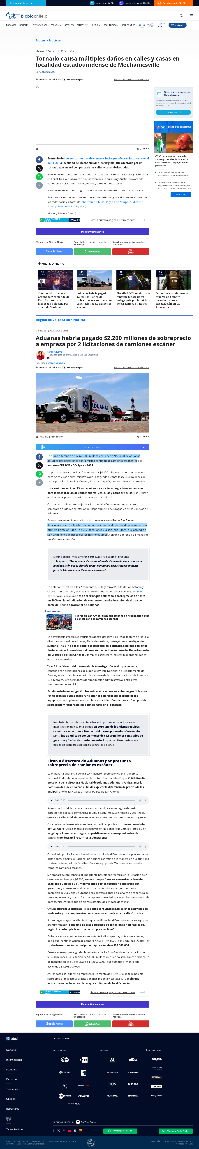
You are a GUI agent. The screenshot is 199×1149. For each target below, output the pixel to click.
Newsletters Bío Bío (105, 3)
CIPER (139, 591)
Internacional (40, 25)
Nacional (24, 25)
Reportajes (12, 1108)
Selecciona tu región (21, 3)
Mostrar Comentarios (92, 231)
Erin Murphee (122, 202)
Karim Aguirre (54, 351)
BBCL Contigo (128, 25)
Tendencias (82, 25)
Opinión (96, 25)
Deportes (69, 25)
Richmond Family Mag (71, 206)
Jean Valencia (57, 362)
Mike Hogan (105, 202)
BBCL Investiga (111, 25)
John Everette (89, 202)
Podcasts (11, 25)
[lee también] (59, 622)
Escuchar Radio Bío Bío (174, 3)
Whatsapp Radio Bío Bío (177, 1131)
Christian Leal (47, 72)
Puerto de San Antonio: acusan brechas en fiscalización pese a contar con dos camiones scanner (112, 617)
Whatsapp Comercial (122, 1130)
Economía (56, 25)
